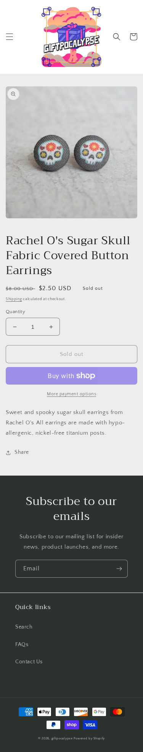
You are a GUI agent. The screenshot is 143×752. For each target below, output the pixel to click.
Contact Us (29, 662)
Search (24, 627)
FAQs (21, 645)
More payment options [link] (71, 393)
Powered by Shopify (89, 738)
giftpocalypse (62, 738)
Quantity (15, 311)
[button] (9, 36)
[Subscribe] (119, 569)
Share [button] (21, 452)
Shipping (14, 299)
